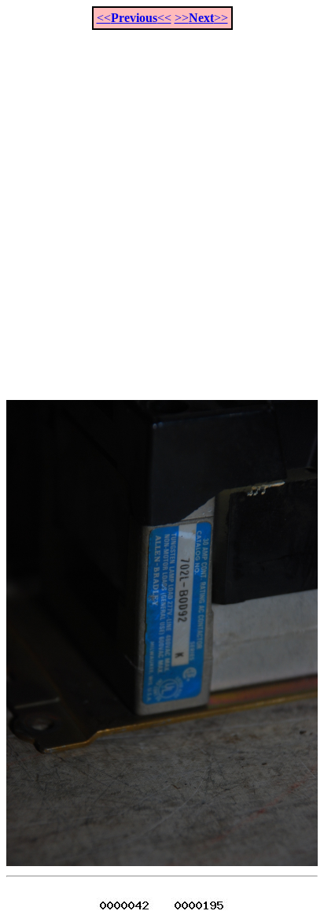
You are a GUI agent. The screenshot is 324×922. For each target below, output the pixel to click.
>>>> (201, 17)
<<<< (134, 17)
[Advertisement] (162, 206)
